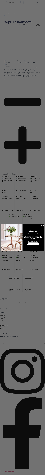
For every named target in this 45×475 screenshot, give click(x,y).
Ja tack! (33, 244)
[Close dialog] (42, 225)
